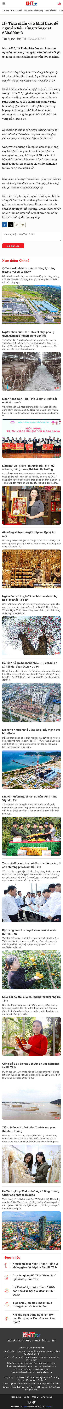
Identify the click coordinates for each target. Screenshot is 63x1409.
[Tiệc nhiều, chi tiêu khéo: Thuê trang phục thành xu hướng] (31, 1164)
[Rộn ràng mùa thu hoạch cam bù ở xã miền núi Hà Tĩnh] (31, 969)
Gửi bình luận (13, 246)
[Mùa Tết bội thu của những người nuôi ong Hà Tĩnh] (31, 1036)
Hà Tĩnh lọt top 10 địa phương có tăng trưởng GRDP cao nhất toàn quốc (30, 1193)
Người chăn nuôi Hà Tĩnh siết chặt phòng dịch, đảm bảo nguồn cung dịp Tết (28, 333)
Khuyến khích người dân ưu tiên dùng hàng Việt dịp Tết (29, 798)
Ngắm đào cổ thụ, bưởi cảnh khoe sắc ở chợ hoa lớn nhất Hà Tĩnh (29, 598)
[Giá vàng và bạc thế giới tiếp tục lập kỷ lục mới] (31, 569)
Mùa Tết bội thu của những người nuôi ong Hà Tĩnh (31, 998)
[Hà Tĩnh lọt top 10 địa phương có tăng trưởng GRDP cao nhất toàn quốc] (31, 1230)
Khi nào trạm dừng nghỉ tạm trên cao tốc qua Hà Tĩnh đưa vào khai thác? (34, 1318)
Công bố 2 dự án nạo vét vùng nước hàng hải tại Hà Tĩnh (30, 1065)
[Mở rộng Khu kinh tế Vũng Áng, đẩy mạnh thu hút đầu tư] (31, 769)
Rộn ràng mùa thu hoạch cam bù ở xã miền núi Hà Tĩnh (29, 932)
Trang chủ (16, 1397)
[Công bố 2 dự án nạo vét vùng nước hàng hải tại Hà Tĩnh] (31, 1100)
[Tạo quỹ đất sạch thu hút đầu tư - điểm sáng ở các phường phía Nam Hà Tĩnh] (31, 902)
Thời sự (6, 10)
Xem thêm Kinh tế (15, 261)
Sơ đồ (26, 1397)
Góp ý (35, 1397)
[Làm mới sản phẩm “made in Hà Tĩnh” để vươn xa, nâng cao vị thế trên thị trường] (31, 505)
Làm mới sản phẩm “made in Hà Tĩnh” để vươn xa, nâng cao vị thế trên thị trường (28, 467)
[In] (22, 224)
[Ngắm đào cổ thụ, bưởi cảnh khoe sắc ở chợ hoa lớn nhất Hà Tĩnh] (31, 635)
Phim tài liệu (51, 10)
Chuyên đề (16, 10)
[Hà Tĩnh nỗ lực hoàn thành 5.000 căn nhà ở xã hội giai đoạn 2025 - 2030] (31, 702)
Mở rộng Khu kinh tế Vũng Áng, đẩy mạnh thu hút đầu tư (31, 731)
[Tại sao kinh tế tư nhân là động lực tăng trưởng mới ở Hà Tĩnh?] (31, 304)
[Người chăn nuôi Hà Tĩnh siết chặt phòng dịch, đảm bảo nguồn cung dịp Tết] (31, 371)
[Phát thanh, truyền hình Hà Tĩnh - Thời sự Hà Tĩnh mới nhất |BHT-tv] (31, 3)
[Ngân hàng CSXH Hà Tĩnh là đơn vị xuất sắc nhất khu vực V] (31, 438)
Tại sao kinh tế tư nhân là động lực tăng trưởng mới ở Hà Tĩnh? (29, 270)
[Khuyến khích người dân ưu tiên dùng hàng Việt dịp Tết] (31, 836)
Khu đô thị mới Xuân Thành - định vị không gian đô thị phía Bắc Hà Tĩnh (35, 1265)
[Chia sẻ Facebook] (4, 224)
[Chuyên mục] (4, 3)
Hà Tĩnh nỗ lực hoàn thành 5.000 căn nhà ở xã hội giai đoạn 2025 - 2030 (29, 664)
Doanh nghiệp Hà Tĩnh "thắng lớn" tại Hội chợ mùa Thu (35, 1277)
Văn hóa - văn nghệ (33, 10)
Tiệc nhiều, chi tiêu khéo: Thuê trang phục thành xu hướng (29, 1129)
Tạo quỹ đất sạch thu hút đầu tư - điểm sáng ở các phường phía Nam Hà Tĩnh (31, 865)
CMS (27, 1406)
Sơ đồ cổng (46, 1397)
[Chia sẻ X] (10, 224)
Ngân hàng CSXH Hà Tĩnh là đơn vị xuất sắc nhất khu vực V (30, 400)
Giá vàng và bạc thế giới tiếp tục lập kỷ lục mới (29, 534)
